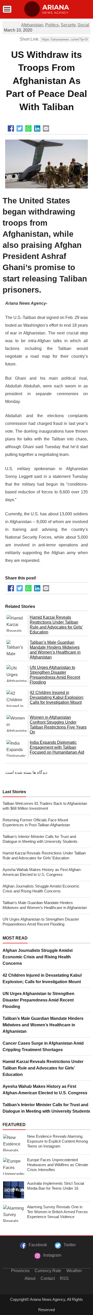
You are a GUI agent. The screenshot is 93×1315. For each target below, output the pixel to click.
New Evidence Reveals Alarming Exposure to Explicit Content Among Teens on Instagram (57, 1141)
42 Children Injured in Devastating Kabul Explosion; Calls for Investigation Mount (57, 697)
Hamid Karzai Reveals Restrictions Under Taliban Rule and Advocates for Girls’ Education (44, 855)
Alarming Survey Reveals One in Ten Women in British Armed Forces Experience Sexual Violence (57, 1212)
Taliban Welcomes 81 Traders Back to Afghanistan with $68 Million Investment (45, 806)
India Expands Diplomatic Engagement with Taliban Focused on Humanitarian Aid (57, 747)
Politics (52, 25)
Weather (74, 1270)
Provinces (20, 1270)
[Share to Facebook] (11, 128)
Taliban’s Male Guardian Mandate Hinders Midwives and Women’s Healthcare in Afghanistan (45, 905)
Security (68, 25)
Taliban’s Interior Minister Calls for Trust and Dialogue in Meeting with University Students (40, 839)
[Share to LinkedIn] (37, 128)
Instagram (52, 1255)
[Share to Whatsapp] (28, 128)
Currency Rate (48, 1270)
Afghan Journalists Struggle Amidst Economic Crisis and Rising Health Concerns (41, 888)
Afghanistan (32, 25)
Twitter (70, 1245)
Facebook (38, 1245)
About (30, 1278)
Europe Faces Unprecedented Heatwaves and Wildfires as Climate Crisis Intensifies (57, 1165)
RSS (64, 1278)
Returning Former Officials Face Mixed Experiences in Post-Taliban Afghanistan (36, 822)
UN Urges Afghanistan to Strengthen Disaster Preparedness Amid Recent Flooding (41, 921)
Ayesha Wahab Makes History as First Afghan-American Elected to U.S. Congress (42, 872)
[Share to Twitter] (20, 128)
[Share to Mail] (46, 128)
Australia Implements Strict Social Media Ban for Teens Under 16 (55, 1185)
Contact (48, 1278)
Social (83, 25)
